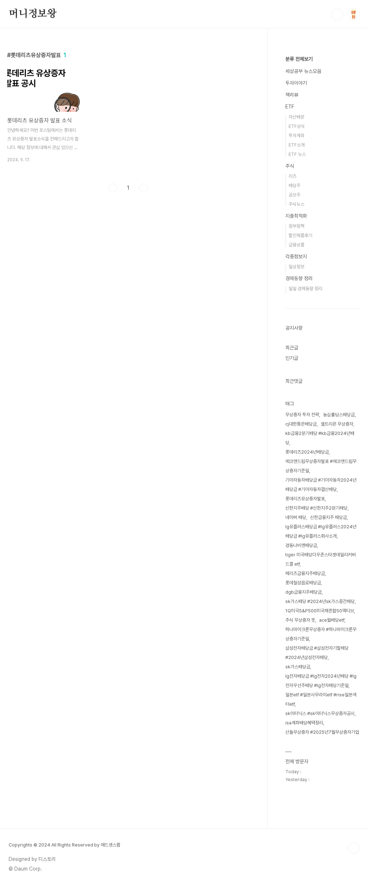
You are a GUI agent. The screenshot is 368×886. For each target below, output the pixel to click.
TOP (353, 848)
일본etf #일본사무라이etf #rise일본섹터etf (320, 699)
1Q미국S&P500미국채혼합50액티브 (319, 610)
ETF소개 (297, 145)
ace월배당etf (331, 620)
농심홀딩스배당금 (339, 414)
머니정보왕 (33, 14)
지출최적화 (296, 216)
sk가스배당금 (297, 666)
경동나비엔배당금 (301, 545)
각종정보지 (296, 256)
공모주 (294, 195)
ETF (289, 107)
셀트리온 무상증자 (337, 424)
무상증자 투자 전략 (302, 414)
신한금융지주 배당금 (328, 517)
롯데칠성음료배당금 (303, 582)
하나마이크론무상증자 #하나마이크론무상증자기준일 (320, 634)
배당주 (294, 185)
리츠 (292, 176)
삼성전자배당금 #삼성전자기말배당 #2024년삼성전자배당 (317, 652)
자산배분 (296, 117)
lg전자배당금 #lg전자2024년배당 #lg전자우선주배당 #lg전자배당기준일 (320, 680)
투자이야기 (296, 83)
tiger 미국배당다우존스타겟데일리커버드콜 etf (320, 559)
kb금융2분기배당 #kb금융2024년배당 (319, 438)
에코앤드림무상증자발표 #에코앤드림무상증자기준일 (320, 466)
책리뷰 (291, 95)
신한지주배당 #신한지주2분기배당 (316, 508)
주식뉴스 (296, 204)
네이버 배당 (295, 517)
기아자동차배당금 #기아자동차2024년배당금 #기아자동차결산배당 (320, 484)
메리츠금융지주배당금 (305, 573)
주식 (289, 166)
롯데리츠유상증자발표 (305, 498)
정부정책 (296, 226)
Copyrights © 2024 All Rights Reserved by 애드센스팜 (64, 845)
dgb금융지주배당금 (303, 592)
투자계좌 (296, 135)
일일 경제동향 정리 (305, 288)
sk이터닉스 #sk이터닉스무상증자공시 (320, 713)
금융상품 (296, 244)
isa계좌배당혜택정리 (304, 722)
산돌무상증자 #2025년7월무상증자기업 (322, 732)
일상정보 (296, 266)
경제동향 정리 (299, 278)
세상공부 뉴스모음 (303, 71)
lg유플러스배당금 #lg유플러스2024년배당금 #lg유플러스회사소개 (320, 531)
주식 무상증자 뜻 (300, 620)
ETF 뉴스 (297, 154)
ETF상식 (297, 126)
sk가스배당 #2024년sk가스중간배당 (320, 601)
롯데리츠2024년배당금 (307, 452)
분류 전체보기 (299, 59)
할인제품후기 (300, 235)
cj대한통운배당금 (301, 424)
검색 (337, 14)
